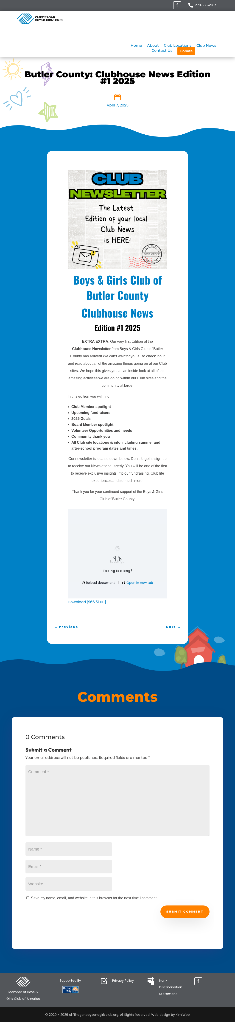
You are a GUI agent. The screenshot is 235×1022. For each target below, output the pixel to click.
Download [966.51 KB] (87, 602)
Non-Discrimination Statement (170, 987)
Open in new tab (139, 582)
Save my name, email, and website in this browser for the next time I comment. (94, 898)
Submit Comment (185, 911)
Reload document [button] (100, 582)
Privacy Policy (123, 980)
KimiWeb (183, 1014)
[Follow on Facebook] (177, 5)
